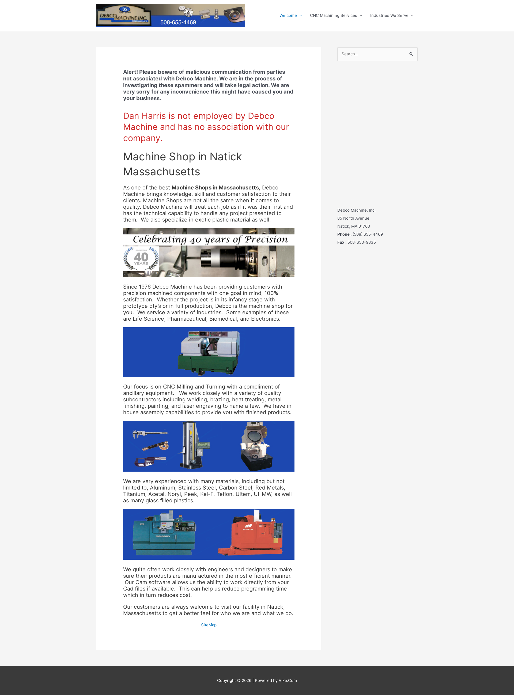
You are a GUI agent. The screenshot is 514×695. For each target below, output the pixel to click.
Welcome (288, 15)
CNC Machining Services (333, 15)
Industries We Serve (389, 15)
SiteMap (209, 624)
